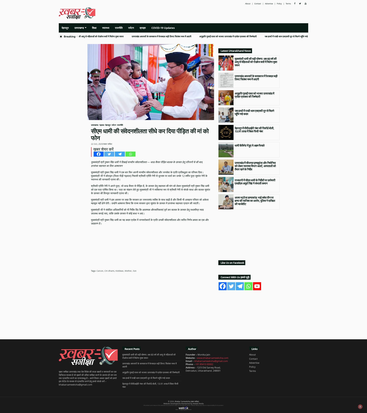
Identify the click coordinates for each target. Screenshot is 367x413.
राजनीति (119, 28)
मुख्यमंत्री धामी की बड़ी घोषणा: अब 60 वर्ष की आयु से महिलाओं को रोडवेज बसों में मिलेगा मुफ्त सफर (256, 62)
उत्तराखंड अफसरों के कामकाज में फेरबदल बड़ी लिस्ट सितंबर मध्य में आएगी (150, 36)
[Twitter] (109, 154)
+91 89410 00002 (204, 364)
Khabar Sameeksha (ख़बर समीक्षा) (187, 401)
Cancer (100, 270)
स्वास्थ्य (105, 28)
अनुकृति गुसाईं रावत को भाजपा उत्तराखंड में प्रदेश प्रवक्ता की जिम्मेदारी (216, 36)
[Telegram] (120, 154)
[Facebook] (99, 154)
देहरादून (65, 28)
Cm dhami (109, 270)
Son (134, 270)
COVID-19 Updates (163, 28)
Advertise (269, 3)
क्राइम (143, 28)
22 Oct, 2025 (97, 144)
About (247, 3)
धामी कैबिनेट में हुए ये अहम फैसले (249, 145)
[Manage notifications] (360, 406)
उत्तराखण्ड (79, 28)
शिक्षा (94, 28)
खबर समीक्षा (108, 144)
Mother (128, 270)
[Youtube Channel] (257, 286)
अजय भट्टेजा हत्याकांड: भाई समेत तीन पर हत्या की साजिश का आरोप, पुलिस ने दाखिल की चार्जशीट (255, 201)
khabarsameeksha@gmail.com (211, 361)
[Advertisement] (226, 13)
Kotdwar (120, 270)
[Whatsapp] (130, 154)
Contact (257, 3)
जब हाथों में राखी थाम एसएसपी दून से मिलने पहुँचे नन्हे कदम (277, 36)
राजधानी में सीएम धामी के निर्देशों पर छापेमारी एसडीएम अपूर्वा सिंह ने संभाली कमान (255, 181)
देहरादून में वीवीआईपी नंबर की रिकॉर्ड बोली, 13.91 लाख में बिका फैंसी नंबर (254, 129)
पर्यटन (131, 28)
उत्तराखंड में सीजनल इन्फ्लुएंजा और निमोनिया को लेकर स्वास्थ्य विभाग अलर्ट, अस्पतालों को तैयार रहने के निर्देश (255, 166)
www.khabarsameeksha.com (212, 358)
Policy (279, 3)
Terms (288, 3)
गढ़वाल (101, 125)
